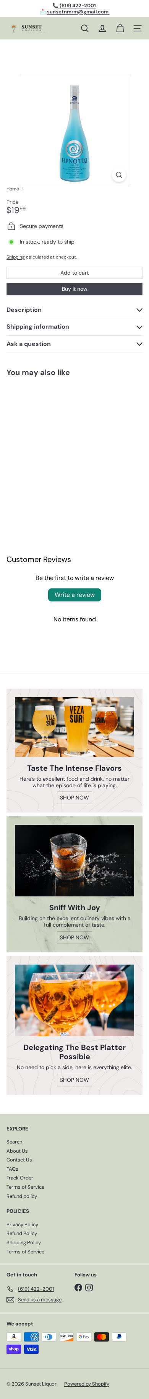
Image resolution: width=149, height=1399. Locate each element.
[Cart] (120, 28)
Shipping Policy (23, 1242)
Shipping (15, 257)
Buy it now (74, 288)
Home (12, 189)
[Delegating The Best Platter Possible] (74, 1000)
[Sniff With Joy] (74, 860)
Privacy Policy (22, 1224)
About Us (17, 1151)
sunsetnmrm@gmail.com (78, 11)
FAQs (12, 1169)
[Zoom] (119, 175)
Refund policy (21, 1196)
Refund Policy (21, 1233)
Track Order (19, 1178)
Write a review (75, 595)
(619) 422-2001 (77, 5)
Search (14, 1142)
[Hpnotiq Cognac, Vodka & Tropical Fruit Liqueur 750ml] (48, 444)
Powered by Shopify (86, 1384)
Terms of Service (25, 1187)
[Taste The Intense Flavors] (74, 727)
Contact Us (19, 1160)
